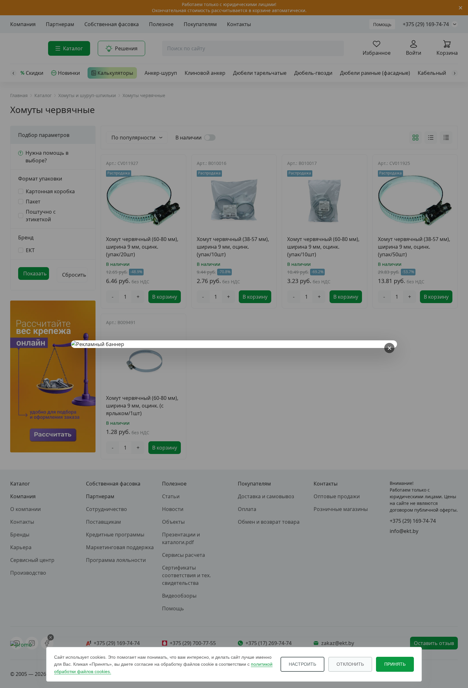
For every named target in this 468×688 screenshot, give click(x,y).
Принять (395, 664)
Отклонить (350, 664)
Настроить (302, 664)
